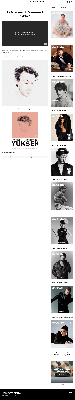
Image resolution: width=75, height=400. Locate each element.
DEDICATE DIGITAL (37, 2)
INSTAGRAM (5, 152)
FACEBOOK (12, 152)
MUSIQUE (25, 8)
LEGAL (71, 393)
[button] (59, 384)
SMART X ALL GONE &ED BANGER (61, 370)
